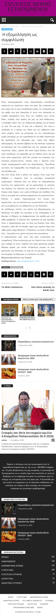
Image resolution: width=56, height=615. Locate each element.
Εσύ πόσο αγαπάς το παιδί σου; (43, 288)
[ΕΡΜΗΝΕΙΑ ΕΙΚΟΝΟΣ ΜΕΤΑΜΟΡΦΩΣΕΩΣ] (28, 310)
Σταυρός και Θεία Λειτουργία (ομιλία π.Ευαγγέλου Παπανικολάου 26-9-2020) (27, 434)
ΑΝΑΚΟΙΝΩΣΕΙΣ (26, 315)
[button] (51, 20)
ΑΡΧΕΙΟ (40, 607)
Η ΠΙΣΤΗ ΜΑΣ (13, 26)
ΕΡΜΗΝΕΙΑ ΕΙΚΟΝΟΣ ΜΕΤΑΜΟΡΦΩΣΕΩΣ (27, 319)
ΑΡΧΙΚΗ (4, 315)
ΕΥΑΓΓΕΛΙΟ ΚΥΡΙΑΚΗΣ (11, 574)
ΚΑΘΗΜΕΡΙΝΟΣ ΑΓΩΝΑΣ (12, 566)
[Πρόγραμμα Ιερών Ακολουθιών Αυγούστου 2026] (8, 359)
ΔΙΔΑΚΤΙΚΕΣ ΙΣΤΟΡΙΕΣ (11, 583)
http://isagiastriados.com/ (28, 261)
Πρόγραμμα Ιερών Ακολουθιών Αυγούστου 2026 (33, 357)
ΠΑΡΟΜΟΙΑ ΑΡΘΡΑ (11, 299)
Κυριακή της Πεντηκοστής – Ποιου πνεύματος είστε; (8, 320)
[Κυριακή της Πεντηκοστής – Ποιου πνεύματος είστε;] (9, 310)
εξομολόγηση (16, 267)
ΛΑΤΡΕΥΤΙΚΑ (7, 579)
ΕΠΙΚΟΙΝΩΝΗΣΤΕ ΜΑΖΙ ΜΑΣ (23, 607)
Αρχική (3, 26)
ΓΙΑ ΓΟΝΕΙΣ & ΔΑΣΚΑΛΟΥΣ (32, 600)
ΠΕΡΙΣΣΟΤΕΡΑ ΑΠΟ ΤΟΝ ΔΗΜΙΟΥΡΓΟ (38, 299)
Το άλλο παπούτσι (12, 287)
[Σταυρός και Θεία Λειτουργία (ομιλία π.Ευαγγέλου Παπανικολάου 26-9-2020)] (28, 410)
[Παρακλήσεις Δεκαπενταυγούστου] (8, 345)
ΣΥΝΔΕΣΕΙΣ (44, 604)
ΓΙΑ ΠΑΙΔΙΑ (49, 600)
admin (4, 440)
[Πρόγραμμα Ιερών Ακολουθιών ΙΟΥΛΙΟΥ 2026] (8, 373)
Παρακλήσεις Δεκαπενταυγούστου (36, 341)
